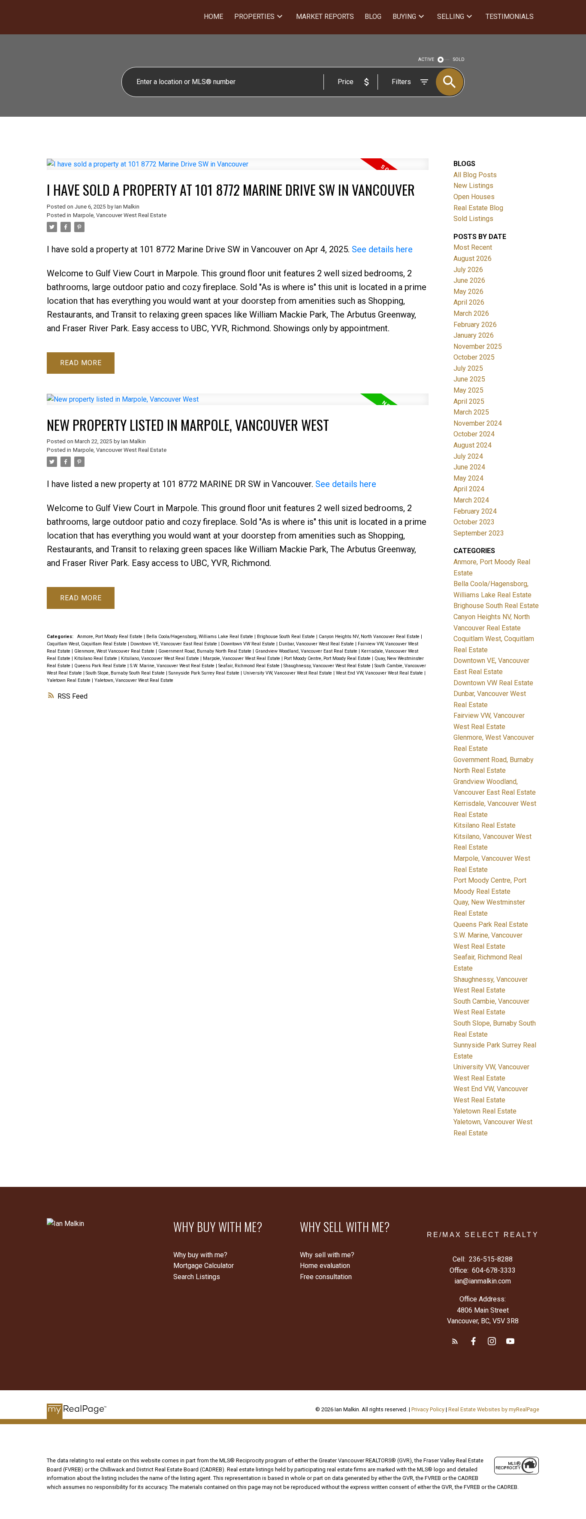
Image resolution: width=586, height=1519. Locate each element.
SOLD (459, 59)
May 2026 (468, 291)
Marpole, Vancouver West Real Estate (119, 215)
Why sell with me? (327, 1255)
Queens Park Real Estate (100, 666)
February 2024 (475, 511)
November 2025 (477, 346)
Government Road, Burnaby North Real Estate (205, 651)
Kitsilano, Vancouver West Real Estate (160, 658)
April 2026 (468, 302)
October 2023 (474, 522)
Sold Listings (473, 219)
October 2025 (474, 357)
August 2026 (472, 258)
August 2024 (472, 445)
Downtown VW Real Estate (248, 644)
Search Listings (196, 1277)
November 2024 (477, 423)
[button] (455, 1341)
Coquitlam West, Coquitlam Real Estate (87, 644)
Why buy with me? (200, 1255)
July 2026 (468, 270)
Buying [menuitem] (404, 16)
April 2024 (468, 489)
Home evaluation (325, 1266)
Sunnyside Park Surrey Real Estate (205, 673)
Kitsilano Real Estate (96, 658)
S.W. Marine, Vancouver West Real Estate (173, 666)
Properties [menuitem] (254, 16)
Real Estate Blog (478, 208)
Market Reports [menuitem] (325, 16)
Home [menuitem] (213, 16)
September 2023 (478, 533)
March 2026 (471, 313)
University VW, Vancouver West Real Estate (288, 673)
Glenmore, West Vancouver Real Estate (115, 651)
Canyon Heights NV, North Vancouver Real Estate (370, 636)
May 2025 (468, 390)
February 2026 (475, 325)
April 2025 (468, 401)
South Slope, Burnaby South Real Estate (126, 673)
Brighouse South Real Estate (286, 636)
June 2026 (469, 280)
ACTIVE (426, 59)
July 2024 (468, 456)
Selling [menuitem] (450, 16)
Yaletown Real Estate (69, 680)
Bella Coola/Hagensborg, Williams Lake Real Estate (200, 636)
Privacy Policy (427, 1409)
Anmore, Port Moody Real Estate (110, 636)
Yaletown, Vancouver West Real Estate (133, 680)
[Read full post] (238, 169)
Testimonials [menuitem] (510, 16)
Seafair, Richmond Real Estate (249, 666)
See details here (382, 249)
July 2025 (468, 368)
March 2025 (471, 412)
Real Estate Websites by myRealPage (493, 1409)
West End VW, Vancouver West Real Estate (380, 673)
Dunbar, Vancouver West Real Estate (317, 644)
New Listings (473, 186)
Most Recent (472, 247)
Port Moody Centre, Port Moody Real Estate (328, 658)
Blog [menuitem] (373, 16)
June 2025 (469, 379)
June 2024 (469, 467)
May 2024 (468, 478)
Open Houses (474, 197)
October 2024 (474, 434)
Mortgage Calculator (203, 1266)
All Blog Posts (475, 175)
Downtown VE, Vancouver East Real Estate (174, 644)
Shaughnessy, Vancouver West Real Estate (328, 666)
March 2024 (471, 500)
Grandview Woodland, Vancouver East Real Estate (307, 651)
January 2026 (473, 335)
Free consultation (326, 1277)
